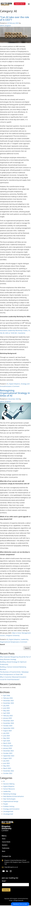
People (5, 804)
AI (7, 384)
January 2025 (7, 718)
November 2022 (8, 771)
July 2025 (6, 705)
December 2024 (8, 721)
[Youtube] (3, 871)
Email (4, 881)
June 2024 (6, 736)
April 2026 (6, 695)
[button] (28, 4)
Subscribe (6, 890)
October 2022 (7, 773)
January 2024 (7, 748)
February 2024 (8, 746)
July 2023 (6, 761)
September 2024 (8, 728)
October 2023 (7, 753)
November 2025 (8, 703)
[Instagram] (10, 871)
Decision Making (8, 784)
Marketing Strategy (9, 794)
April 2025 (6, 713)
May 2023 (6, 766)
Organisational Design (7, 642)
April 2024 (6, 741)
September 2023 (8, 756)
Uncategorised (8, 811)
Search (2, 644)
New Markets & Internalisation (13, 796)
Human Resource (9, 789)
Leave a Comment (13, 386)
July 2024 (6, 733)
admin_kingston (5, 26)
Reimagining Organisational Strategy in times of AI (15, 393)
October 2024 (7, 726)
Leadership (24, 639)
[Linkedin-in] (7, 871)
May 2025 (6, 711)
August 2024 (7, 731)
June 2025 (6, 708)
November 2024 (8, 723)
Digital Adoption (14, 384)
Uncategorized (8, 814)
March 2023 (7, 768)
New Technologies (9, 799)
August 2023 (7, 758)
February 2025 (8, 716)
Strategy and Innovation (11, 809)
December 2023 (8, 751)
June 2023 (6, 763)
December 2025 (8, 700)
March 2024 (7, 743)
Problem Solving (8, 806)
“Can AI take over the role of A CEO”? (14, 18)
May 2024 (6, 738)
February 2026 (8, 698)
